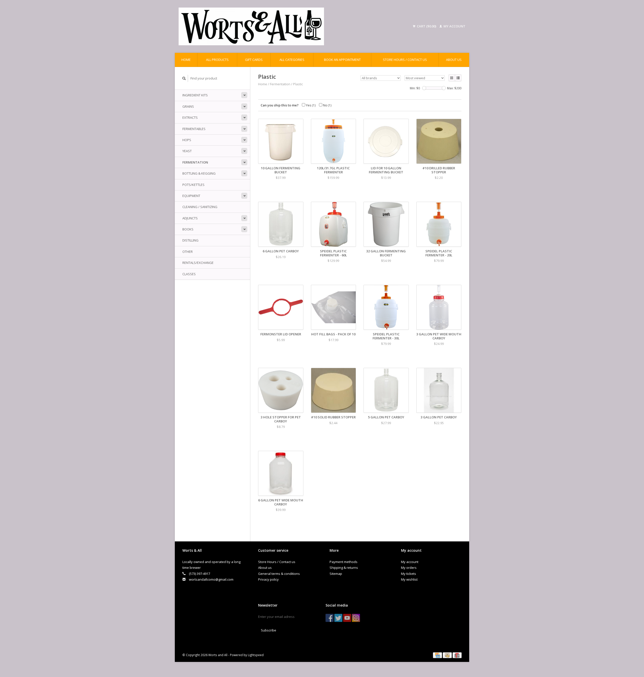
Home (186, 59)
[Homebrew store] (284, 26)
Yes (310, 105)
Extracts (190, 117)
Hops (186, 140)
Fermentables (194, 129)
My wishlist (409, 579)
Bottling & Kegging (199, 173)
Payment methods (343, 562)
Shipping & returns (344, 567)
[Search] (184, 78)
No (327, 105)
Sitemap (336, 573)
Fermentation (195, 162)
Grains (188, 106)
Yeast (187, 151)
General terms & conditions (279, 573)
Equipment (191, 195)
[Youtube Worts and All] (347, 618)
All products (217, 59)
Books (187, 229)
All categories (291, 59)
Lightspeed (256, 655)
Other (187, 251)
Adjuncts (190, 218)
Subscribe (268, 630)
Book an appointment (342, 59)
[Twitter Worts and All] (338, 618)
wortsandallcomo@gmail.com (211, 579)
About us (454, 59)
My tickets (408, 573)
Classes (189, 274)
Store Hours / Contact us (405, 59)
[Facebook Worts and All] (330, 618)
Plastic (298, 84)
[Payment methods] (438, 655)
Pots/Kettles (193, 184)
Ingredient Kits (195, 95)
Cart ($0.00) (426, 26)
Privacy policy (268, 579)
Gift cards (254, 59)
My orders (409, 567)
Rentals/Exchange (198, 262)
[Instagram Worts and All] (356, 618)
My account (454, 26)
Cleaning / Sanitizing (199, 207)
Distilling (190, 240)
